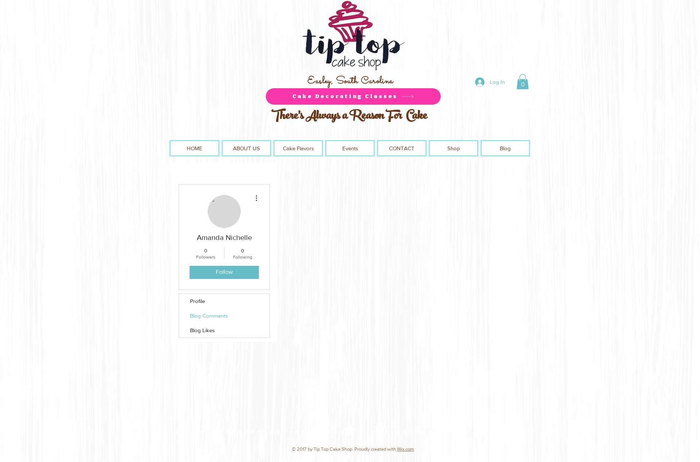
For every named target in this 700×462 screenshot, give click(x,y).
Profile (197, 301)
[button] (522, 81)
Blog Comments (209, 315)
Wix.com (405, 449)
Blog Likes (202, 330)
